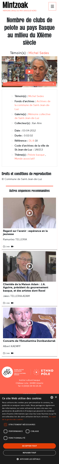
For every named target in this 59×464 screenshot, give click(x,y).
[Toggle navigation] (52, 6)
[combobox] (51, 397)
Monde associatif (25, 158)
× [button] (56, 397)
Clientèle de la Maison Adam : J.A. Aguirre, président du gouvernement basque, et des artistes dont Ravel (25, 287)
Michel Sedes (38, 53)
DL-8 (31, 140)
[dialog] (29, 429)
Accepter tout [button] (29, 446)
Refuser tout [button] (29, 452)
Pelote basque (36, 154)
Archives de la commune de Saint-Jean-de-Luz (32, 105)
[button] (29, 459)
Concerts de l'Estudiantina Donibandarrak (29, 340)
